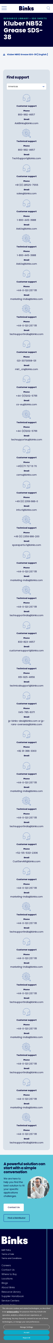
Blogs (5, 1283)
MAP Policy (6, 1250)
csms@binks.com (26, 474)
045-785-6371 (26, 712)
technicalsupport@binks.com (26, 685)
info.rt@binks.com (26, 509)
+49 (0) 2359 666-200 (26, 536)
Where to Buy (9, 1274)
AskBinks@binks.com (26, 123)
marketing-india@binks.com (26, 299)
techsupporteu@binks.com (26, 439)
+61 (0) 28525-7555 (26, 185)
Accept (26, 1332)
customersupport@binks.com (26, 650)
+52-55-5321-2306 (26, 852)
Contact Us (14, 1207)
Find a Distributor (16, 1217)
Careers (6, 1265)
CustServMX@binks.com (26, 861)
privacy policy (13, 1311)
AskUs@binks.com (26, 228)
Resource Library (11, 1291)
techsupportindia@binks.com (26, 334)
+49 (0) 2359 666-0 (26, 501)
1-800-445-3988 (26, 220)
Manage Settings (26, 1327)
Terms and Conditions (11, 1258)
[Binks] (26, 8)
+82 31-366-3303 (26, 751)
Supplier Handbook (13, 1296)
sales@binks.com (27, 193)
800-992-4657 (26, 114)
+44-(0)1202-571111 (26, 395)
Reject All (26, 1338)
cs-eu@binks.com (26, 404)
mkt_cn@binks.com (26, 369)
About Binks (8, 1287)
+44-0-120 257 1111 (26, 290)
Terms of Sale (8, 1254)
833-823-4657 (26, 641)
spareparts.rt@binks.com (26, 545)
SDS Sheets (39, 18)
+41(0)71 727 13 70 (26, 466)
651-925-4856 (26, 677)
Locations (7, 1278)
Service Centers (10, 1300)
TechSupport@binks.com (26, 158)
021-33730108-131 (26, 360)
